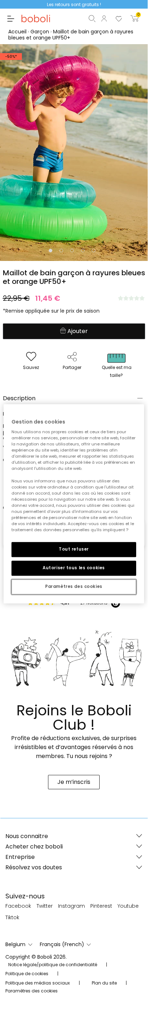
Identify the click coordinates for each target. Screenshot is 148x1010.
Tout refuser (74, 549)
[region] (74, 503)
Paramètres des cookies (73, 586)
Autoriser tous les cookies (74, 568)
